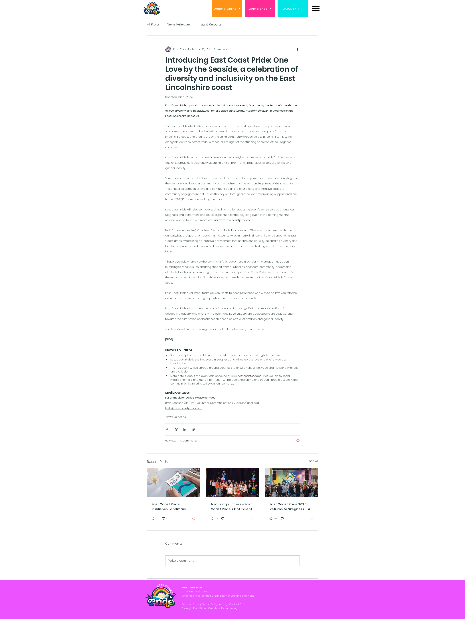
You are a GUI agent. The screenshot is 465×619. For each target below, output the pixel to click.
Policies (186, 604)
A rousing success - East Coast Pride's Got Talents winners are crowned (232, 507)
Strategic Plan (190, 608)
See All (313, 461)
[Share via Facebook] (167, 429)
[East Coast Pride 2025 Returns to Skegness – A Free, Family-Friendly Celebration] (291, 482)
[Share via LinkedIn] (185, 429)
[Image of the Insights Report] (173, 482)
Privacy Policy (201, 604)
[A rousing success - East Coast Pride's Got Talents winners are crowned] (232, 482)
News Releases (179, 24)
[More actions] (297, 49)
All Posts (153, 24)
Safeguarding (219, 604)
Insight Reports (209, 24)
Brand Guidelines (210, 608)
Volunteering (230, 608)
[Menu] (315, 8)
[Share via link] (193, 429)
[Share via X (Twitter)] (176, 429)
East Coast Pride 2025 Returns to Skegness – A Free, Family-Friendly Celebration (290, 507)
